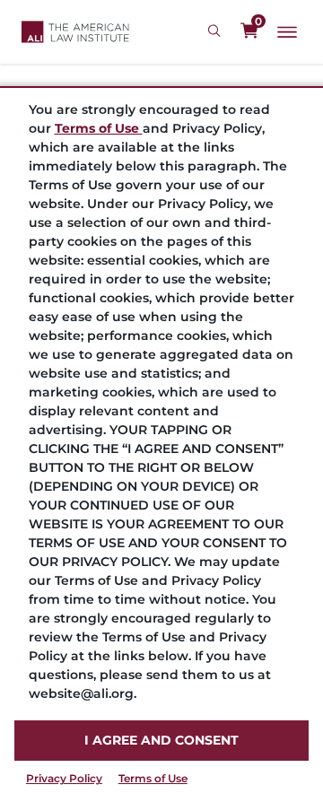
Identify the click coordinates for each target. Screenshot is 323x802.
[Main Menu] (287, 32)
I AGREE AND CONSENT (161, 740)
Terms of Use (153, 778)
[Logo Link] (75, 31)
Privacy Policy (64, 778)
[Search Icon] (216, 31)
